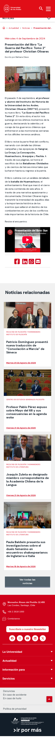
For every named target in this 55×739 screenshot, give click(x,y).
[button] (49, 699)
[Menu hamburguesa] (48, 9)
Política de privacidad (14, 708)
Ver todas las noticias (27, 581)
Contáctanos (14, 618)
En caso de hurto (12, 698)
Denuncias (9, 691)
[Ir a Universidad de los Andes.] (3, 28)
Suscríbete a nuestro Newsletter (27, 629)
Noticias (8, 18)
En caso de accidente (14, 694)
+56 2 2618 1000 (16, 611)
